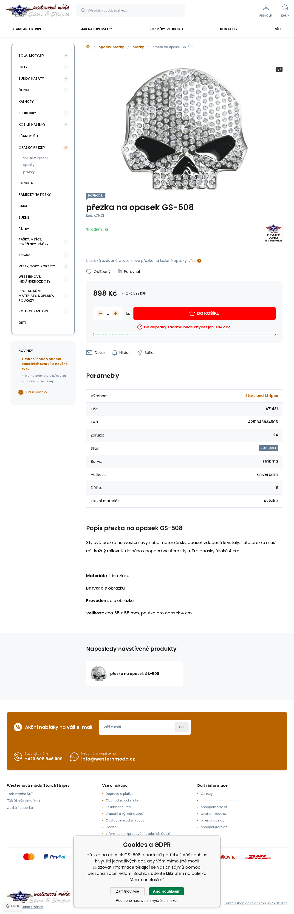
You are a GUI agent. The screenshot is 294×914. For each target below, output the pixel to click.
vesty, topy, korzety (37, 266)
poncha (26, 183)
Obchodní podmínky (122, 800)
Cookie (111, 827)
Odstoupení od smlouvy (125, 820)
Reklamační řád (118, 807)
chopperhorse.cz (214, 807)
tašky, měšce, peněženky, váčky (33, 241)
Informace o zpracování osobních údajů (138, 833)
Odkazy (207, 793)
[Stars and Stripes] (274, 233)
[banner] (37, 11)
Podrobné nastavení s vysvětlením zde (147, 900)
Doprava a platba (119, 793)
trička (25, 254)
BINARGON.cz (277, 903)
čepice (24, 90)
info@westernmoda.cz (108, 759)
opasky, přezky (111, 47)
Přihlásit (182, 727)
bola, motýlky (31, 55)
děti (22, 322)
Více (192, 260)
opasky (28, 164)
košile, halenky (32, 124)
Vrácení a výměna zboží (125, 813)
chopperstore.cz (214, 827)
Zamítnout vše (127, 891)
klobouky (27, 113)
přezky (138, 47)
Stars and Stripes (261, 395)
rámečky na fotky (35, 194)
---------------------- (221, 800)
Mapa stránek (32, 907)
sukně (24, 217)
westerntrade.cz (214, 813)
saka (23, 206)
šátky (24, 229)
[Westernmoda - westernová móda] (88, 47)
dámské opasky (35, 157)
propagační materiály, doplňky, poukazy (36, 296)
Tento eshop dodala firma (245, 903)
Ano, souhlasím (166, 891)
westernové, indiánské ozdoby (34, 279)
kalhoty (26, 101)
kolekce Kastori (33, 311)
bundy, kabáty (31, 78)
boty (23, 67)
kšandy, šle (29, 136)
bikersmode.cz (212, 820)
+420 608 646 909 (43, 759)
